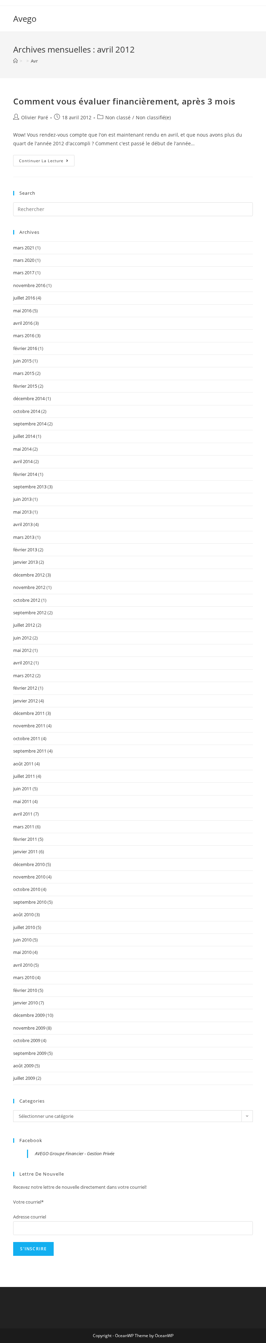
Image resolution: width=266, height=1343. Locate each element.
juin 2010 (22, 940)
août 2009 (23, 1066)
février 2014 (25, 474)
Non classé (118, 117)
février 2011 (25, 839)
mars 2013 (23, 537)
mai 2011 (22, 801)
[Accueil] (15, 61)
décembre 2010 (29, 864)
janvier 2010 (25, 1003)
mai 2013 (22, 512)
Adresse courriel (29, 1217)
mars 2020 (23, 260)
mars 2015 (23, 373)
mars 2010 (23, 977)
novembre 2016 (29, 285)
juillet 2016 (24, 298)
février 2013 (25, 549)
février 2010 (25, 990)
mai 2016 (22, 310)
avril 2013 (23, 524)
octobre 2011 (26, 738)
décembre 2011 (29, 713)
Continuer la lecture (46, 161)
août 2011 (23, 764)
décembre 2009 (29, 1015)
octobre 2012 (26, 600)
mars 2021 (23, 248)
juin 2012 (22, 638)
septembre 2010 (29, 902)
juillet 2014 (24, 436)
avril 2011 (23, 814)
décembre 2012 (29, 575)
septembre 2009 (29, 1053)
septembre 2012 (29, 612)
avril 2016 (23, 323)
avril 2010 (23, 965)
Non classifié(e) (153, 117)
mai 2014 (22, 449)
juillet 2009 (24, 1078)
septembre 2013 (29, 487)
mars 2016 (23, 335)
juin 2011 (22, 788)
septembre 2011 (29, 751)
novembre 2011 (29, 726)
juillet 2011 (24, 776)
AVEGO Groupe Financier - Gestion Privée (74, 1153)
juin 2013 (22, 499)
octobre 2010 (26, 889)
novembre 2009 (29, 1028)
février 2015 (25, 386)
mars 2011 (23, 827)
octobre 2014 (26, 411)
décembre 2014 (29, 398)
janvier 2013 (25, 562)
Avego (25, 18)
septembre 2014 (29, 424)
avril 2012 (23, 663)
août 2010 (23, 914)
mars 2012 (23, 675)
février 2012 (25, 688)
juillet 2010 (24, 927)
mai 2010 (22, 952)
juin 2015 (22, 361)
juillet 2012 (24, 625)
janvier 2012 (25, 701)
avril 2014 (23, 461)
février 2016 (25, 348)
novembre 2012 (29, 587)
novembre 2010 (29, 877)
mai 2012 (22, 650)
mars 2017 (23, 272)
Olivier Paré (34, 117)
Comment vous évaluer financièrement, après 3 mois (124, 101)
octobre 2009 (26, 1040)
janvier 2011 (25, 851)
